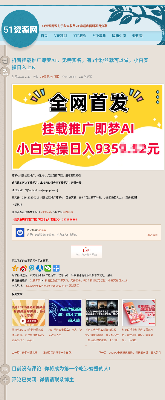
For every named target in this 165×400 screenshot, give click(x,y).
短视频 (137, 36)
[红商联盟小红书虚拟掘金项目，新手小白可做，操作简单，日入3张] (139, 325)
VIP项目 (60, 36)
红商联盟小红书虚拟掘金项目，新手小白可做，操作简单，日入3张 (137, 335)
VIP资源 (99, 36)
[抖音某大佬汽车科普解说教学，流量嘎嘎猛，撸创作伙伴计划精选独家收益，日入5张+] (102, 325)
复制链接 (74, 285)
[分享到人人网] (39, 268)
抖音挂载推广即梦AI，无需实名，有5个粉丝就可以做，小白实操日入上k (86, 280)
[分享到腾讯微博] (31, 268)
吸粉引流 (119, 36)
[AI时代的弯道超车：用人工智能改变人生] (65, 325)
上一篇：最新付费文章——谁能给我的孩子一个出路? (42, 352)
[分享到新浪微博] (23, 268)
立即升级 (68, 212)
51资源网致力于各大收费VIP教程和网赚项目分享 (74, 26)
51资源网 (20, 30)
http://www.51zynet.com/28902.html (45, 285)
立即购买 (46, 212)
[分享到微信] (47, 268)
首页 (44, 36)
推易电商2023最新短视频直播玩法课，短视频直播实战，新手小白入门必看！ (28, 335)
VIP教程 (79, 36)
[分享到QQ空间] (15, 268)
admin (42, 230)
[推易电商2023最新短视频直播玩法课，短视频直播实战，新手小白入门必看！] (28, 325)
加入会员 (152, 234)
